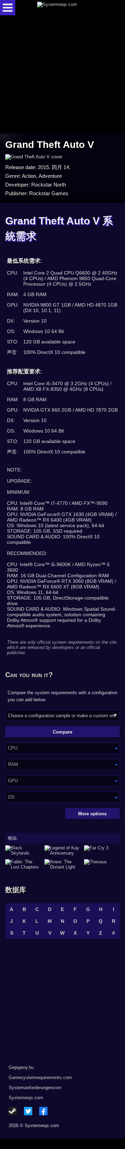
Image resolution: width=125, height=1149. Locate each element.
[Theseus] (102, 864)
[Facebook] (43, 1111)
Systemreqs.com (26, 1097)
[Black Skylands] (23, 850)
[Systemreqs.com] (68, 7)
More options (92, 813)
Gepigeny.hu (21, 1067)
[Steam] (13, 1111)
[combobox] (62, 748)
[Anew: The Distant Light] (62, 864)
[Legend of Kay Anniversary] (62, 850)
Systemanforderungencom (35, 1087)
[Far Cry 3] (102, 850)
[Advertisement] (62, 75)
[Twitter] (28, 1111)
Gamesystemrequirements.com (40, 1077)
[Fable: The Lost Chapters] (23, 864)
